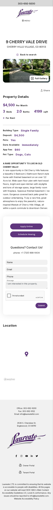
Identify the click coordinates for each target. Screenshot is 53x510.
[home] (27, 13)
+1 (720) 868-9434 (30, 252)
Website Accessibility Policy (26, 498)
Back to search (28, 54)
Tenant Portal (28, 472)
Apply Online (26, 226)
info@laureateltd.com (29, 414)
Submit (41, 305)
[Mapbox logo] (9, 379)
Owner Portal (28, 465)
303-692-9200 (26, 3)
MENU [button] (27, 20)
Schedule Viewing (26, 234)
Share (46, 90)
